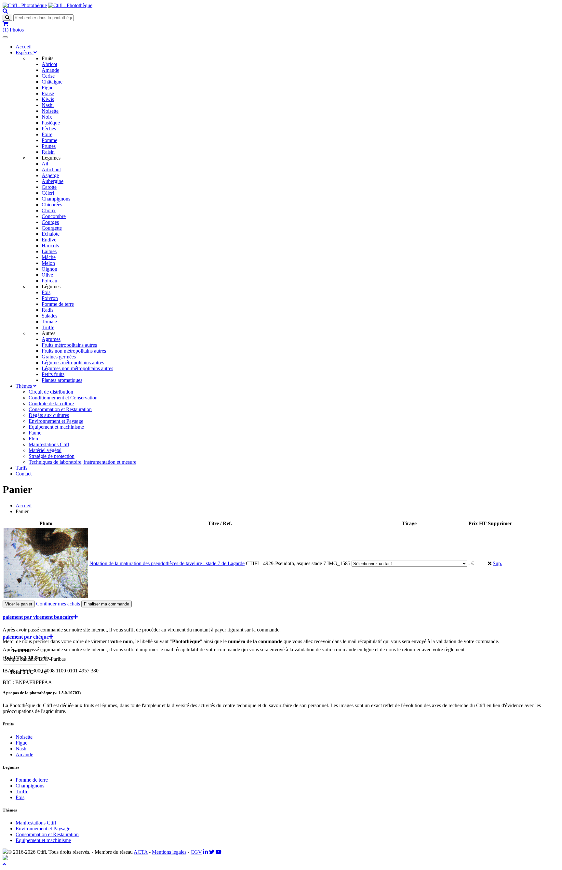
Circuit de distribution (51, 392)
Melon (48, 263)
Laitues (49, 251)
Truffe (48, 327)
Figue (47, 87)
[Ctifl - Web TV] (218, 852)
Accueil (24, 46)
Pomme (49, 140)
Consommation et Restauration (60, 409)
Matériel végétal (45, 450)
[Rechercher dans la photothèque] (5, 11)
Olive (47, 275)
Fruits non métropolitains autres (74, 351)
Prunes (49, 146)
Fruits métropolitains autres (69, 345)
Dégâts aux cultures (49, 415)
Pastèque (51, 122)
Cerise (48, 76)
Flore (34, 438)
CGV (196, 852)
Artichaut (51, 169)
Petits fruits (53, 374)
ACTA (141, 852)
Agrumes (51, 339)
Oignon (49, 269)
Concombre (54, 216)
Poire (47, 134)
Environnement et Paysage (56, 421)
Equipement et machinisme (56, 427)
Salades (49, 315)
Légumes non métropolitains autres (77, 368)
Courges (50, 222)
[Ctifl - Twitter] (211, 852)
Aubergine (52, 181)
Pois (46, 292)
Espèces (24, 52)
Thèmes (24, 386)
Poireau (49, 280)
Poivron (50, 298)
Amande (50, 70)
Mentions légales (169, 852)
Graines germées (59, 356)
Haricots (50, 245)
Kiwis (48, 99)
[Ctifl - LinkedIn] (205, 852)
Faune (35, 432)
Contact (24, 473)
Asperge (50, 175)
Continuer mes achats (58, 603)
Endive (49, 239)
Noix (47, 117)
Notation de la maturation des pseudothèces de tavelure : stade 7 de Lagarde (167, 563)
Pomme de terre (58, 304)
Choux (49, 210)
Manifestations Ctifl (49, 444)
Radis (47, 310)
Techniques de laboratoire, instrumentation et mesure (82, 462)
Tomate (49, 321)
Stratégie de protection (51, 456)
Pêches (49, 128)
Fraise (48, 93)
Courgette (52, 228)
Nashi (48, 105)
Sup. (497, 563)
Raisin (48, 152)
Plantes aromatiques (62, 380)
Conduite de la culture (51, 403)
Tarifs (21, 468)
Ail (45, 163)
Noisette (50, 111)
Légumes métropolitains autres (73, 362)
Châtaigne (52, 81)
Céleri (48, 193)
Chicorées (52, 204)
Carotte (49, 187)
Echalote (51, 234)
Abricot (49, 64)
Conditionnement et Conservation (63, 397)
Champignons (56, 198)
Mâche (49, 257)
